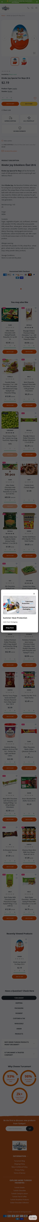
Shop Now (10, 628)
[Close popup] (34, 594)
